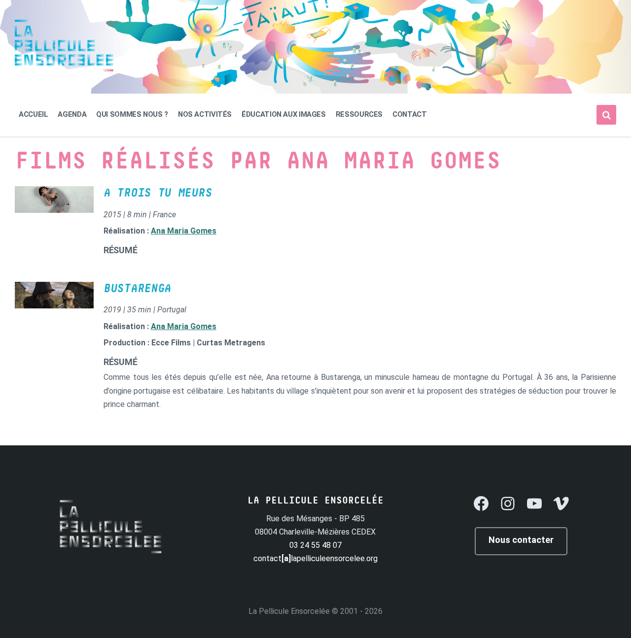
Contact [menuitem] (409, 114)
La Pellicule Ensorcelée (289, 611)
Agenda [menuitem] (72, 114)
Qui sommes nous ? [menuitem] (132, 114)
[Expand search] (606, 115)
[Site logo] (64, 68)
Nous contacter (521, 540)
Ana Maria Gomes (183, 230)
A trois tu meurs (157, 193)
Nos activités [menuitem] (205, 114)
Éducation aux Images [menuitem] (284, 114)
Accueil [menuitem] (33, 114)
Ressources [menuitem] (359, 114)
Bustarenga (137, 289)
